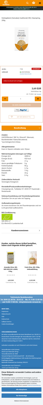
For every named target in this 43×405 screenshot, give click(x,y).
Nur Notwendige (21, 395)
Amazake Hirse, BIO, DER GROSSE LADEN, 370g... (11, 269)
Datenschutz (5, 319)
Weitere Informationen (21, 401)
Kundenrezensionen (19, 230)
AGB (3, 316)
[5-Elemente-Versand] (5, 3)
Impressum (5, 311)
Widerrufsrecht (6, 314)
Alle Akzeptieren (21, 389)
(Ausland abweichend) (25, 74)
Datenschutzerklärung (33, 385)
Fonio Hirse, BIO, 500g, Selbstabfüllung (32, 268)
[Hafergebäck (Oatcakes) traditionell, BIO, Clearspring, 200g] (21, 39)
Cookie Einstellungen (8, 324)
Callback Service (6, 321)
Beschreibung (20, 128)
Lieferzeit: (5, 72)
